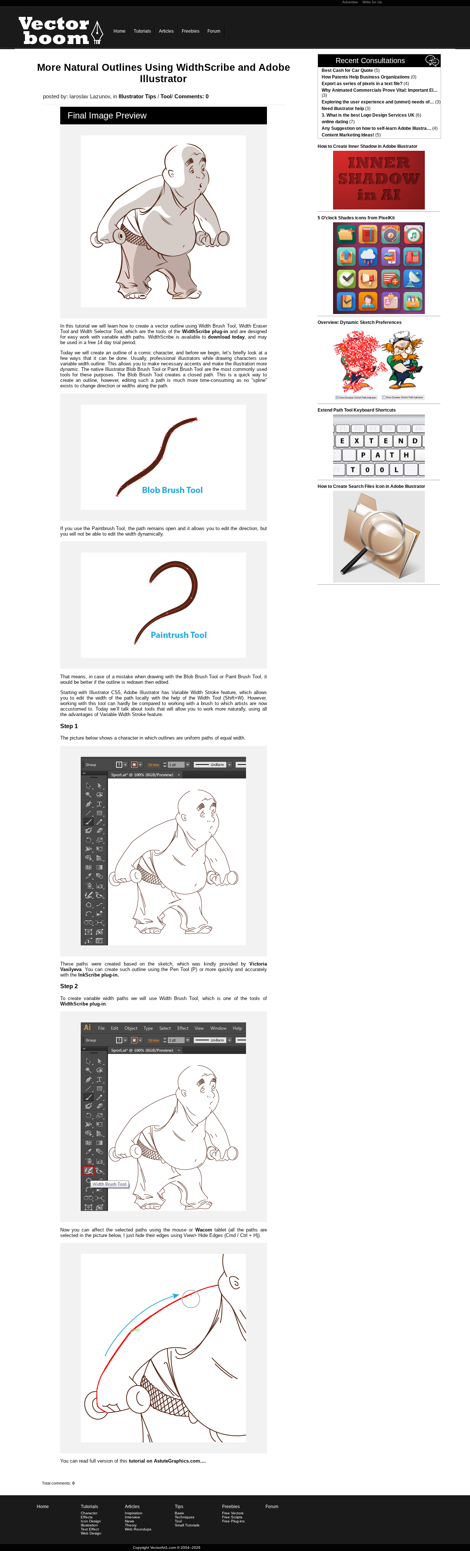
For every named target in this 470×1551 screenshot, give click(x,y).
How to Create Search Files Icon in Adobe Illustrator (371, 486)
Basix (179, 1513)
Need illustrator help (343, 108)
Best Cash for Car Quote (347, 70)
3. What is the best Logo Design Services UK (368, 115)
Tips (179, 1506)
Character (89, 1513)
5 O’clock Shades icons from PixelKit (356, 217)
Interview (132, 1517)
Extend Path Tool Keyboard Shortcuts (357, 410)
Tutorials (142, 31)
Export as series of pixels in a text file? (362, 83)
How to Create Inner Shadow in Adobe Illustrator (367, 146)
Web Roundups (138, 1529)
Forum (213, 31)
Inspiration (133, 1513)
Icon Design (91, 1521)
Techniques (184, 1517)
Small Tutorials (187, 1525)
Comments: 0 (191, 96)
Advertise (350, 2)
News (129, 1521)
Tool (165, 96)
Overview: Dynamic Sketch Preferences (360, 322)
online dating (335, 121)
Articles (166, 31)
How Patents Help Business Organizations (366, 77)
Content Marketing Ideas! (348, 135)
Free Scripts (232, 1517)
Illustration (89, 1525)
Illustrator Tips (137, 96)
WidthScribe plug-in (205, 331)
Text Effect (90, 1529)
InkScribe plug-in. (98, 975)
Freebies (190, 31)
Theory (131, 1525)
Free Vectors (232, 1513)
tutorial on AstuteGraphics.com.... (167, 1461)
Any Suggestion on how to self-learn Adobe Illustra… (376, 128)
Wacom (203, 1230)
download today (226, 337)
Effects (87, 1517)
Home (119, 31)
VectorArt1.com (163, 1547)
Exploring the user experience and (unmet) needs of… (378, 102)
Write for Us (372, 2)
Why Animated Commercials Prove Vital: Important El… (380, 90)
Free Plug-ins (233, 1521)
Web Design (91, 1533)
